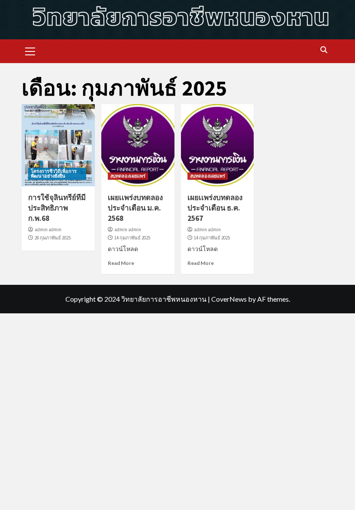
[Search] (323, 50)
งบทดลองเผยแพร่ (127, 176)
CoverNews (229, 299)
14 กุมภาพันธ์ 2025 (132, 238)
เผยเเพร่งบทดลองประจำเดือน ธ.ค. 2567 (214, 208)
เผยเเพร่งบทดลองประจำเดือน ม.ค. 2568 (135, 208)
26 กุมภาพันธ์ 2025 (53, 238)
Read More (121, 263)
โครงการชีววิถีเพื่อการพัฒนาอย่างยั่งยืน (54, 173)
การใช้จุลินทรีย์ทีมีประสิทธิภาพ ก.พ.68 (57, 208)
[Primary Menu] (30, 50)
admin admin (48, 229)
